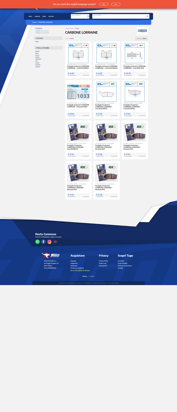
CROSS (44, 16)
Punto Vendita (122, 263)
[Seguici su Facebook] (43, 241)
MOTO (30, 16)
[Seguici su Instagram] (49, 241)
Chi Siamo (121, 261)
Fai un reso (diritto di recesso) (80, 270)
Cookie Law (102, 263)
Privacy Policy (103, 261)
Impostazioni (103, 266)
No (116, 4)
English (92, 276)
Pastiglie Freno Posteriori (42, 33)
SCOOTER (37, 16)
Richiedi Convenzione (125, 266)
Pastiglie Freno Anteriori (42, 31)
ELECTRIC (51, 16)
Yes (104, 4)
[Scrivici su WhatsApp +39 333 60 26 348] (37, 241)
